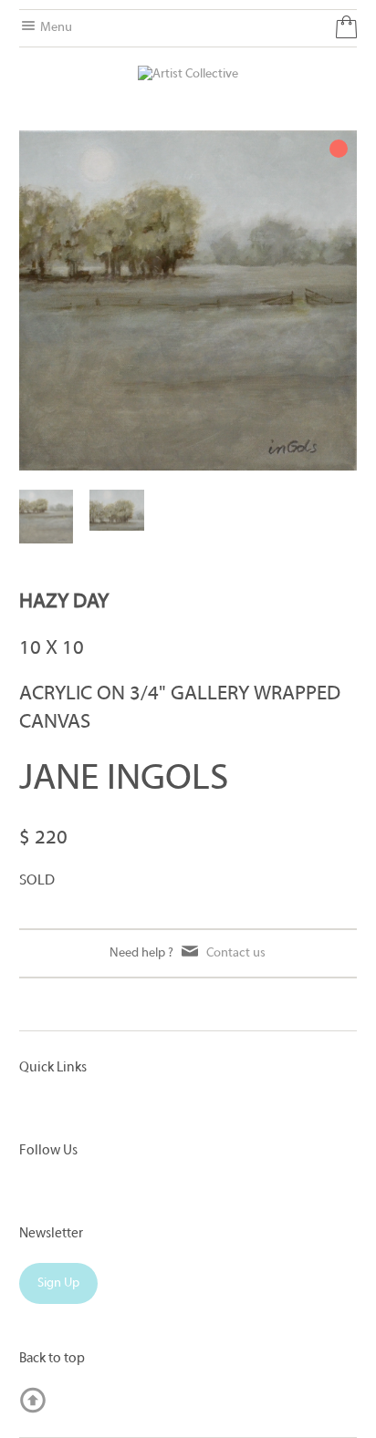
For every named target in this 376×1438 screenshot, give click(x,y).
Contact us (236, 953)
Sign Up (58, 1283)
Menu (54, 28)
